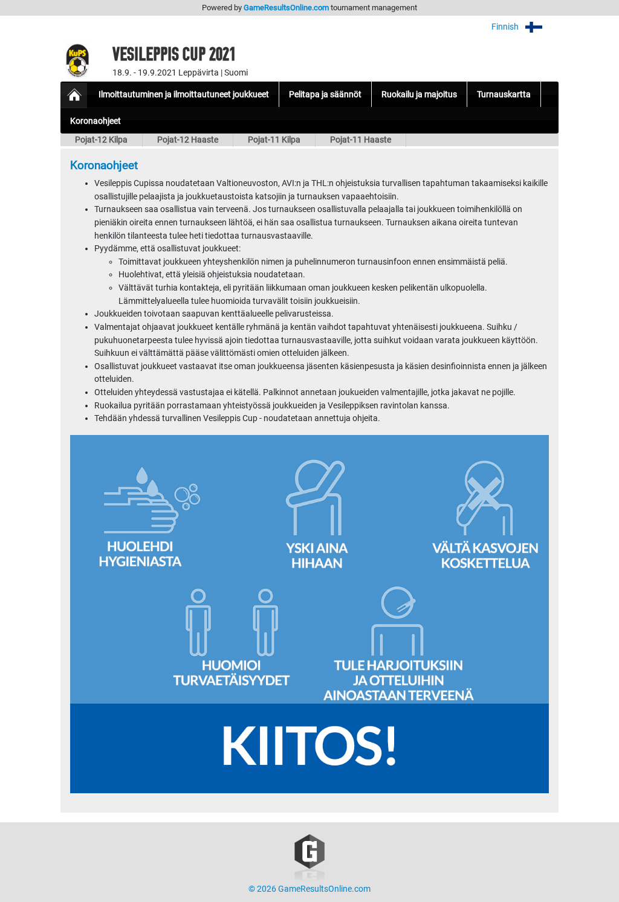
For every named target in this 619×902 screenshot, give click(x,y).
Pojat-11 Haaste (360, 140)
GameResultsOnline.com (286, 7)
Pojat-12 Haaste (187, 140)
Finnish (505, 27)
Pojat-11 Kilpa (274, 140)
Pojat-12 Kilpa (101, 140)
